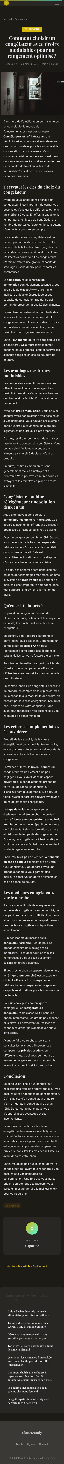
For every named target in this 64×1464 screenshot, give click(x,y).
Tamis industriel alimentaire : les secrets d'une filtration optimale (28, 1324)
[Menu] (57, 3)
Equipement (21, 19)
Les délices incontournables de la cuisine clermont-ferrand (27, 1389)
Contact (43, 1444)
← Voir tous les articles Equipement (25, 1266)
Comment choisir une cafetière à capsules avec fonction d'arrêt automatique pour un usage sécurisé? (30, 1376)
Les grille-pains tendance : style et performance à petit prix (28, 1401)
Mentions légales (25, 1444)
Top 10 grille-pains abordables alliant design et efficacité (30, 1347)
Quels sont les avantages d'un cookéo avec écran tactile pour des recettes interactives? (30, 1361)
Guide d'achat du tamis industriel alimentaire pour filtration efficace (28, 1313)
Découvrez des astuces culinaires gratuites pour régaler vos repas (27, 1336)
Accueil (8, 19)
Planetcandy (32, 1432)
